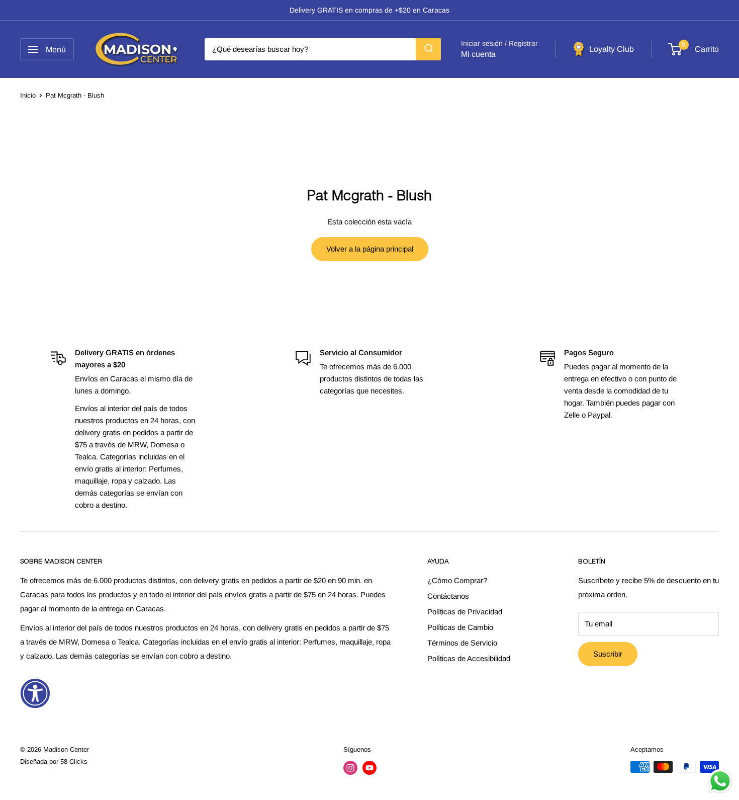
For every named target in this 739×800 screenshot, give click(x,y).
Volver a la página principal (369, 249)
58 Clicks (73, 761)
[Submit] (428, 49)
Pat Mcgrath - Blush (75, 95)
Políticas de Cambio (460, 627)
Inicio (28, 95)
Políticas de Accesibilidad (468, 658)
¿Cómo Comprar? (457, 580)
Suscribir (607, 654)
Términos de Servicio (462, 642)
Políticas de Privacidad (464, 611)
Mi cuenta (478, 54)
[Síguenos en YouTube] (369, 768)
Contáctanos (448, 596)
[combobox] (323, 49)
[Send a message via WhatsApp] (720, 781)
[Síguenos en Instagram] (350, 768)
